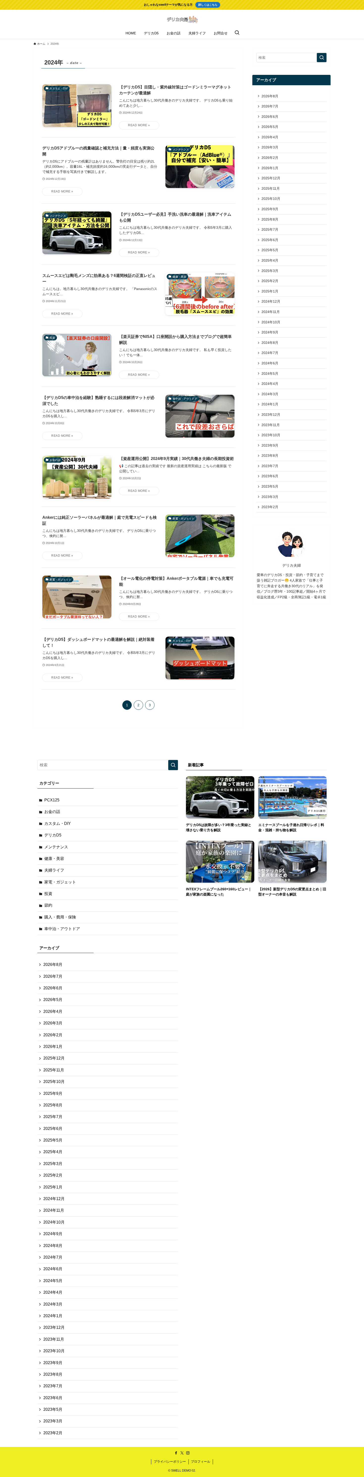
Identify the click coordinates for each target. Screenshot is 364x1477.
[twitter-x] (182, 1453)
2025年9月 (269, 209)
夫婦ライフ (54, 870)
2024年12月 (270, 301)
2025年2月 (269, 281)
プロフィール (200, 1461)
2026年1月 (269, 168)
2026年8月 (269, 96)
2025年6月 (269, 240)
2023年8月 (269, 456)
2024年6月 (269, 363)
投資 (48, 894)
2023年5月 (269, 486)
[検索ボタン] (237, 33)
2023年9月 (269, 445)
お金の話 (52, 812)
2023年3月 (269, 497)
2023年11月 (270, 425)
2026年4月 (269, 137)
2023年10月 (270, 435)
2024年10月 (270, 322)
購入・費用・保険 (60, 917)
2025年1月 (269, 291)
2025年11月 (270, 188)
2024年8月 (269, 343)
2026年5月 (269, 127)
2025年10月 (270, 199)
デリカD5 (52, 835)
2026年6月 (269, 117)
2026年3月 (269, 147)
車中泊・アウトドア (62, 929)
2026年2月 (269, 158)
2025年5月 (269, 250)
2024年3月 (269, 394)
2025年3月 (269, 271)
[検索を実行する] (322, 57)
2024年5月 (269, 373)
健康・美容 (54, 858)
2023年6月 (269, 476)
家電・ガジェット (60, 882)
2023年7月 (269, 466)
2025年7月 (269, 229)
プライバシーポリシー (170, 1461)
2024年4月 (269, 384)
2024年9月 (269, 332)
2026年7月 (269, 106)
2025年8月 (269, 219)
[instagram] (188, 1453)
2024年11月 (270, 312)
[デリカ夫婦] (182, 19)
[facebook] (176, 1453)
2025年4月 (269, 260)
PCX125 (51, 800)
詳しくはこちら (207, 4)
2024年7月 (269, 353)
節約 (48, 905)
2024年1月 (269, 404)
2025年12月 (270, 178)
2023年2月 (269, 507)
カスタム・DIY (57, 823)
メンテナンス (56, 847)
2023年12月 (270, 414)
